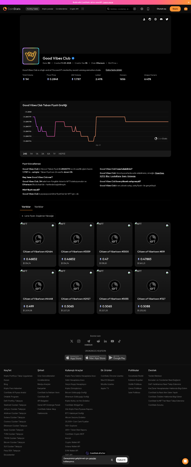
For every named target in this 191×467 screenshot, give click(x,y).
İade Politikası (134, 392)
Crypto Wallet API (72, 442)
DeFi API (68, 455)
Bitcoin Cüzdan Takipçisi (14, 442)
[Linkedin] (105, 343)
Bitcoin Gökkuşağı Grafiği (76, 392)
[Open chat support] (185, 461)
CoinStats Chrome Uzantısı (112, 376)
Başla (175, 9)
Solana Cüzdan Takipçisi (14, 417)
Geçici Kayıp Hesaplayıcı (75, 384)
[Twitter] (71, 343)
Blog (6, 384)
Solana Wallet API (72, 446)
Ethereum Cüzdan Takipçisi (15, 426)
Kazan (6, 380)
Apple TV (105, 388)
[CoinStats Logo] (11, 9)
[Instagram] (78, 343)
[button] (25, 153)
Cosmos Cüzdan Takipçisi (15, 421)
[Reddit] (98, 343)
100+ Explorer (71, 426)
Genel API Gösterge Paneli (49, 405)
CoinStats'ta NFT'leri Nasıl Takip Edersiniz (166, 401)
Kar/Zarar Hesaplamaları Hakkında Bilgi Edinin (167, 388)
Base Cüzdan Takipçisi (13, 430)
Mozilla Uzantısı (107, 384)
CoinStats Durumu (155, 405)
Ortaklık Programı (11, 397)
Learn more (108, 2)
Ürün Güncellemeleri (46, 376)
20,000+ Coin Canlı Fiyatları (77, 421)
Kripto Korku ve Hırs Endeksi (77, 401)
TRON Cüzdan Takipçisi (14, 438)
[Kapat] (187, 2)
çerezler (92, 458)
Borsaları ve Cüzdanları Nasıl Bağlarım (164, 380)
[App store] (74, 357)
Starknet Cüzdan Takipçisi (15, 405)
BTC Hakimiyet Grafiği (74, 413)
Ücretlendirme (44, 380)
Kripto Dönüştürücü (73, 388)
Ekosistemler (9, 455)
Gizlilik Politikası (135, 384)
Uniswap (131, 176)
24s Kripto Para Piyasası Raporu (79, 409)
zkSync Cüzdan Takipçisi (14, 409)
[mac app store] (95, 357)
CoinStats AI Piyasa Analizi (15, 392)
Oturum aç (161, 9)
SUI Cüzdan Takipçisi (13, 446)
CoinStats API (43, 397)
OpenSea (159, 173)
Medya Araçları (44, 384)
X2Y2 (102, 176)
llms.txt (68, 438)
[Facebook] (119, 343)
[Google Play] (117, 357)
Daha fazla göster (114, 70)
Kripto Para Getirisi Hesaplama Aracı (80, 376)
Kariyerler (42, 388)
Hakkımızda (42, 413)
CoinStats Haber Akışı (47, 409)
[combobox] (38, 216)
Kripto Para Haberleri (13, 388)
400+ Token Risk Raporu (76, 430)
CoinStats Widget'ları (74, 405)
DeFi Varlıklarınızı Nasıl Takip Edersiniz (164, 384)
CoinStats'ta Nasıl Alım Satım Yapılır (163, 392)
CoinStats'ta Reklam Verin (49, 392)
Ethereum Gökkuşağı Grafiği (77, 397)
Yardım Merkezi (155, 376)
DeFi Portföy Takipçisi (13, 401)
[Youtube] (112, 343)
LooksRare (116, 176)
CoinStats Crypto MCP (74, 434)
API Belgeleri (43, 401)
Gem (124, 176)
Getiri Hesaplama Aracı (74, 380)
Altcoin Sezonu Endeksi (75, 417)
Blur (108, 176)
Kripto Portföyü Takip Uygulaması (18, 376)
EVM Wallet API (71, 450)
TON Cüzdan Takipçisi (13, 434)
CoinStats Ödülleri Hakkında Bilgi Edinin (165, 397)
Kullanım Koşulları (135, 380)
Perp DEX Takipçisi (12, 450)
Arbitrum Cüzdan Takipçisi (15, 413)
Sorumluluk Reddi (135, 376)
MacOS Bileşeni (107, 380)
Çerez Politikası (135, 388)
